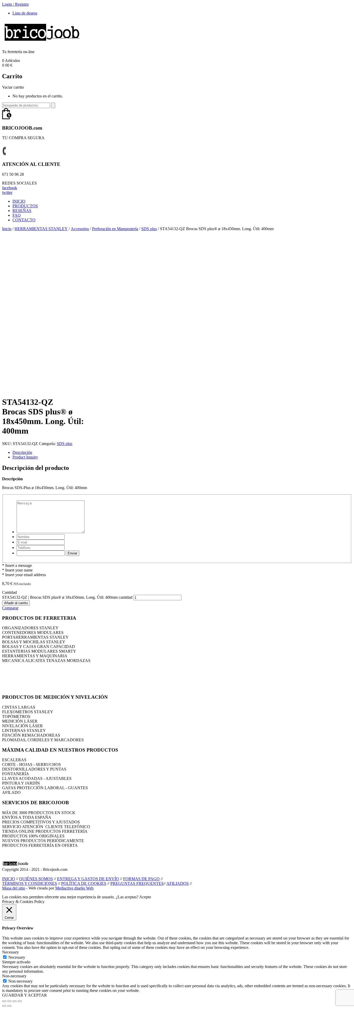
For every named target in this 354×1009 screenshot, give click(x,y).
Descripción (22, 452)
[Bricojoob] (42, 43)
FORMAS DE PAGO (141, 879)
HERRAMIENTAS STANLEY (41, 229)
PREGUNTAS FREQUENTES (137, 883)
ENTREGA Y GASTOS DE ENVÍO (88, 879)
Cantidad (9, 592)
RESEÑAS (21, 210)
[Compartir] (9, 1001)
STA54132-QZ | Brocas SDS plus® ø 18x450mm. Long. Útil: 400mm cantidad (67, 597)
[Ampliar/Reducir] (20, 1001)
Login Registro (15, 4)
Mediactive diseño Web (74, 888)
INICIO (18, 201)
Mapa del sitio (13, 888)
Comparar (10, 608)
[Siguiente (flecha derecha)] (9, 1006)
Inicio (6, 229)
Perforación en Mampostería (115, 229)
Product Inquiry (25, 457)
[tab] (182, 452)
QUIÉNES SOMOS (36, 879)
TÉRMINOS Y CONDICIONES (29, 883)
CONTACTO (24, 220)
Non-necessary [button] (14, 976)
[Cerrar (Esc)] (4, 1001)
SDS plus (149, 229)
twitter (7, 192)
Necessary (16, 957)
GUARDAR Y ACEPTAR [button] (24, 995)
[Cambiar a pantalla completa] (14, 1001)
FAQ (16, 215)
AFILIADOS (177, 883)
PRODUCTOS (25, 206)
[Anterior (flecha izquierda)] (4, 1006)
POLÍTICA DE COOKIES (83, 883)
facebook (9, 188)
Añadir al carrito (16, 603)
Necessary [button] (10, 952)
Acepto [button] (145, 897)
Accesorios (80, 229)
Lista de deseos (24, 13)
